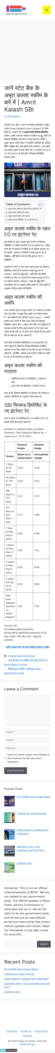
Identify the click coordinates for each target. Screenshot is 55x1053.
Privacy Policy (41, 1031)
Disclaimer (12, 1031)
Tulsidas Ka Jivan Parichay (19, 974)
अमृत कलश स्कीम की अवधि (18, 212)
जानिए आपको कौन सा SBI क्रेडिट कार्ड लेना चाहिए (27, 647)
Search (44, 944)
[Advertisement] (27, 48)
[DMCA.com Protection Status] (8, 1051)
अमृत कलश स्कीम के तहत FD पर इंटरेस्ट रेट (25, 208)
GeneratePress (27, 1044)
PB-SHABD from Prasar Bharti (21, 969)
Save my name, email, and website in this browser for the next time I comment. (28, 758)
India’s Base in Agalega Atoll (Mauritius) (26, 978)
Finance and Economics (21, 656)
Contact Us (25, 1031)
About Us (27, 1035)
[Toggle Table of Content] (38, 204)
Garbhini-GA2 (12, 991)
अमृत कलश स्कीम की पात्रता (19, 216)
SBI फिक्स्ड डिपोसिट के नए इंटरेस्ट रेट (23, 219)
